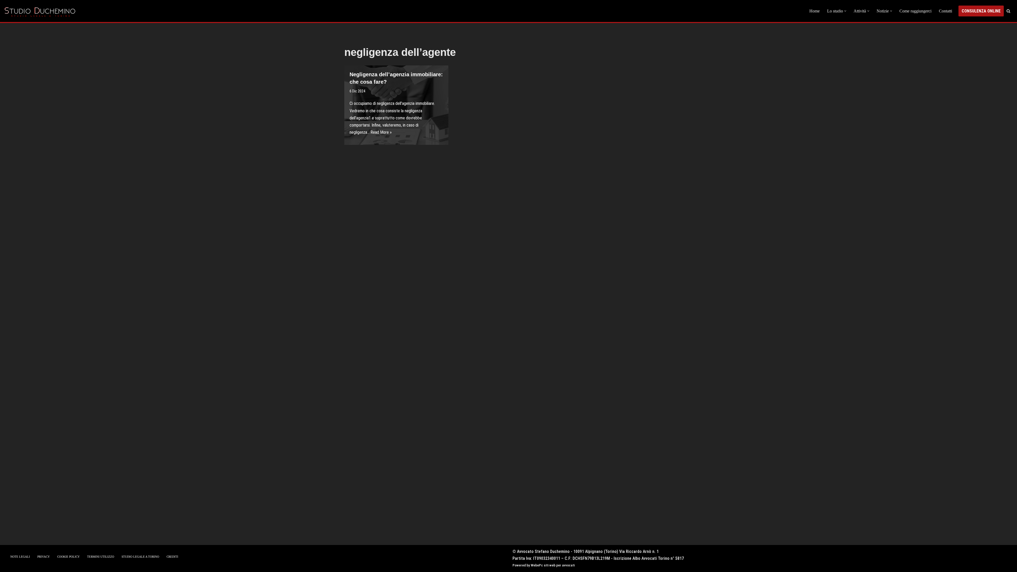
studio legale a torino (140, 556)
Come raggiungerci (915, 11)
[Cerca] (1008, 11)
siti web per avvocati (559, 565)
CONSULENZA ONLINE (981, 11)
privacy (43, 556)
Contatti (945, 11)
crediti (172, 556)
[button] (845, 11)
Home (814, 11)
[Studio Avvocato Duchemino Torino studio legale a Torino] (41, 11)
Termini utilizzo (100, 556)
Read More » (381, 132)
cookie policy (68, 556)
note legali (20, 556)
